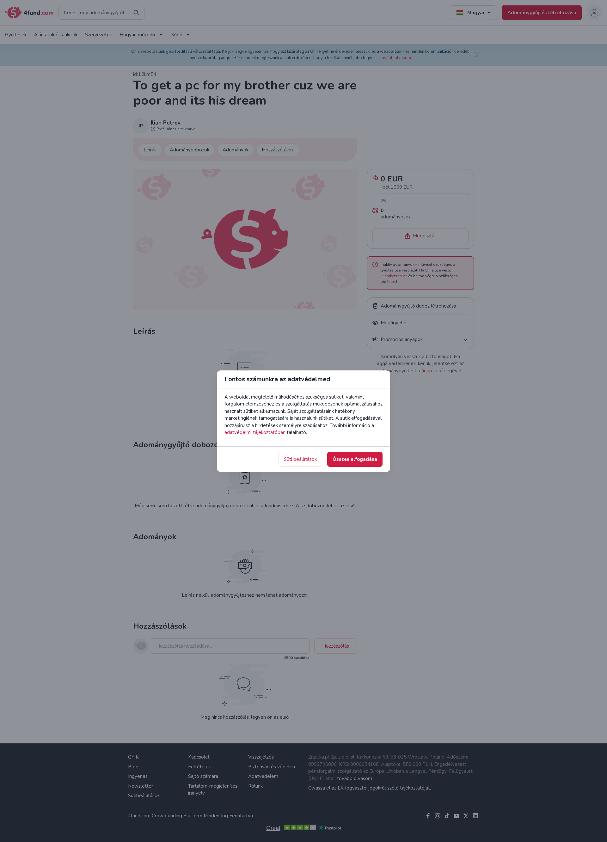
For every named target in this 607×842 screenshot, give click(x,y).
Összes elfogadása (355, 459)
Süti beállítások (300, 459)
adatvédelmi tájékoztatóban (254, 432)
